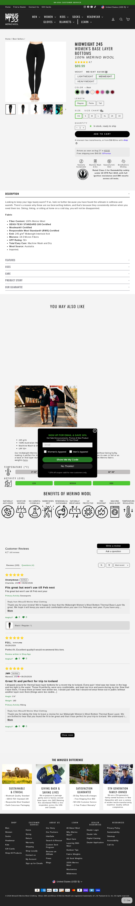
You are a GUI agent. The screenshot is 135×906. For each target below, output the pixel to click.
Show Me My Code (67, 459)
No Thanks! (67, 466)
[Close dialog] (94, 431)
